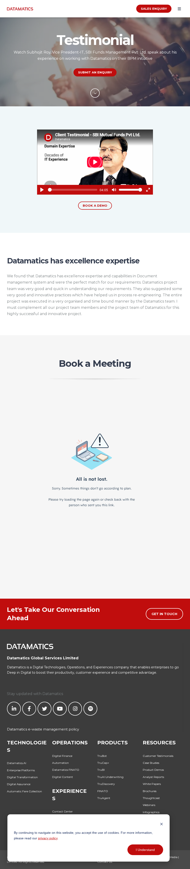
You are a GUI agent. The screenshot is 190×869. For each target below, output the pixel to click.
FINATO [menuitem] (102, 791)
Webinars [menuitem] (149, 805)
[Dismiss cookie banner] (161, 824)
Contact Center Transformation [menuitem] (62, 814)
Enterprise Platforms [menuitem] (21, 770)
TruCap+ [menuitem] (103, 763)
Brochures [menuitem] (149, 791)
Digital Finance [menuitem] (62, 756)
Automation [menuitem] (60, 763)
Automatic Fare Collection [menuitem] (24, 791)
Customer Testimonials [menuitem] (158, 756)
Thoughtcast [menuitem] (151, 798)
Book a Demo (95, 205)
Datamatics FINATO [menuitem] (65, 769)
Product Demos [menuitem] (153, 769)
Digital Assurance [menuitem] (18, 784)
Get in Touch (164, 614)
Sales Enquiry (154, 8)
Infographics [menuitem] (151, 812)
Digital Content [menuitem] (62, 777)
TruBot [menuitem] (102, 756)
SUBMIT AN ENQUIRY (95, 72)
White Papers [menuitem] (152, 784)
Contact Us (104, 861)
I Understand (145, 850)
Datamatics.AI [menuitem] (16, 763)
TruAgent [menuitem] (103, 798)
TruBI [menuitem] (101, 769)
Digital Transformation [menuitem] (22, 777)
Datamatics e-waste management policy (43, 729)
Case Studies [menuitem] (151, 763)
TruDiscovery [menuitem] (106, 784)
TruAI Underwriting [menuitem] (110, 777)
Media (173, 857)
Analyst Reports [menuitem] (153, 777)
